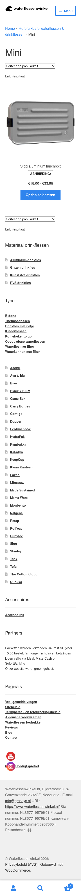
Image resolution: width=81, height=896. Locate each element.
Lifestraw (17, 482)
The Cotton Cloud (24, 574)
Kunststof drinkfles (25, 275)
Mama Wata (19, 497)
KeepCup (17, 459)
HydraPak (17, 436)
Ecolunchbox (20, 429)
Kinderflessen (16, 331)
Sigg (13, 543)
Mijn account (13, 888)
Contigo (16, 413)
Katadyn (16, 452)
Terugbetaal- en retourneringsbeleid (33, 712)
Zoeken (40, 888)
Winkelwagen (62, 884)
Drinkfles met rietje (19, 326)
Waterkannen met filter (22, 351)
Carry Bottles (20, 406)
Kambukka (18, 444)
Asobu (15, 367)
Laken (15, 474)
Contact (11, 737)
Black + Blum (20, 391)
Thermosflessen (17, 321)
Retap (14, 520)
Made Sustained (22, 490)
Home (10, 28)
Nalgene (16, 513)
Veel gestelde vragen (21, 701)
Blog (8, 732)
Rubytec (16, 536)
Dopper (15, 421)
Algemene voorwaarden (23, 717)
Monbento (18, 505)
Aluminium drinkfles (25, 260)
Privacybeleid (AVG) (21, 864)
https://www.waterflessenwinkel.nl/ (32, 806)
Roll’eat (16, 528)
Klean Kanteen (21, 467)
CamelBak (17, 398)
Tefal (14, 566)
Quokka (16, 581)
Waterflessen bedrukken (24, 722)
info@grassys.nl (18, 800)
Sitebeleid (12, 707)
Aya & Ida (17, 375)
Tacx (13, 558)
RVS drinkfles (20, 282)
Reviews (11, 727)
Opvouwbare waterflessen (25, 341)
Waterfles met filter (19, 346)
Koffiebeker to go (18, 336)
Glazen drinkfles (22, 267)
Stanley (16, 551)
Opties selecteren (40, 194)
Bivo (13, 383)
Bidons (10, 315)
